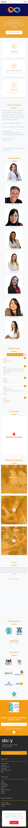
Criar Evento (4, 768)
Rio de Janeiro (4, 784)
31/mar (9, 354)
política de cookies (19, 817)
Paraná (2, 791)
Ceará (2, 788)
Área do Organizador (6, 770)
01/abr (15, 354)
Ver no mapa (14, 579)
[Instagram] (14, 732)
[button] (25, 358)
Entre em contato (14, 724)
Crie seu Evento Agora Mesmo (14, 752)
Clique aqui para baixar (14, 54)
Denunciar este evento (6, 804)
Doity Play (3, 765)
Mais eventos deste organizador (14, 728)
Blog (2, 771)
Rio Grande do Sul (5, 789)
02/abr (20, 354)
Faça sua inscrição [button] (14, 32)
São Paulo (3, 783)
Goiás (2, 781)
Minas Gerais (4, 786)
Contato (3, 806)
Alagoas (3, 793)
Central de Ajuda (5, 802)
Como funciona (4, 763)
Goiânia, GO (14, 89)
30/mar (4, 354)
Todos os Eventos (5, 766)
